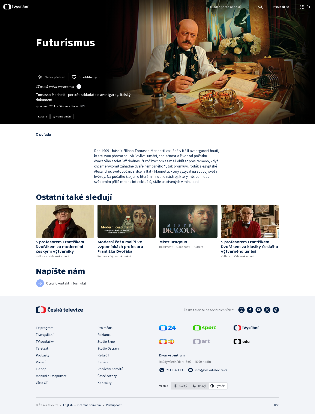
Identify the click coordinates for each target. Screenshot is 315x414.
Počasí (40, 362)
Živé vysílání (44, 334)
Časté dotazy (107, 376)
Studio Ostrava (108, 348)
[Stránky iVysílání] (246, 329)
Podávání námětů (110, 369)
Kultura (42, 116)
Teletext (42, 348)
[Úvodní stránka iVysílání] (19, 6)
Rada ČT (104, 355)
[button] (65, 221)
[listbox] (199, 386)
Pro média (105, 328)
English (67, 405)
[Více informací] (78, 87)
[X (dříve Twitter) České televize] (267, 309)
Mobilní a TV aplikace (51, 376)
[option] (180, 386)
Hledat (261, 7)
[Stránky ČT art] (201, 343)
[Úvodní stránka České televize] (60, 309)
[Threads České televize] (275, 309)
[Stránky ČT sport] (204, 329)
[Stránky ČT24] (167, 329)
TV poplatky (45, 341)
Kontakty (104, 383)
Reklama (104, 334)
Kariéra (103, 362)
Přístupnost (114, 405)
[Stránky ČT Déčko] (166, 343)
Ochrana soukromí (89, 405)
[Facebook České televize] (250, 309)
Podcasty (42, 355)
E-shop (41, 369)
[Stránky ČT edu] (241, 343)
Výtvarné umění (62, 116)
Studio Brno (106, 341)
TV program (44, 328)
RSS (276, 405)
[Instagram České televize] (241, 309)
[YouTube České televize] (258, 309)
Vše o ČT (42, 383)
